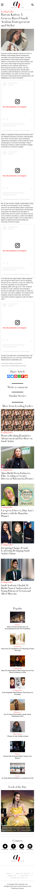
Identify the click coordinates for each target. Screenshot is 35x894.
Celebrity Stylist (13, 363)
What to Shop (17, 734)
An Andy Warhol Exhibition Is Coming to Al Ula (17, 778)
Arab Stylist (4, 363)
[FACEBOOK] (13, 846)
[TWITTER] (21, 846)
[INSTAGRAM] (30, 846)
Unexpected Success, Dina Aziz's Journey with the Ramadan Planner (17, 513)
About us (12, 875)
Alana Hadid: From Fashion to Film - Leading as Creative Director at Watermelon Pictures (17, 476)
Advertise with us (18, 878)
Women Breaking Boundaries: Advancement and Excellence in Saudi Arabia (16, 438)
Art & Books (17, 647)
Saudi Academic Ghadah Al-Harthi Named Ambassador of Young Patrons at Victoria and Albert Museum (16, 589)
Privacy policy (23, 873)
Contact (25, 875)
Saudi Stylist (22, 365)
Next (31, 811)
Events (17, 776)
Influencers (17, 712)
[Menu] (2, 4)
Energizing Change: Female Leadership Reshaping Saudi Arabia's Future (15, 551)
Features (17, 625)
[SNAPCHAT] (5, 846)
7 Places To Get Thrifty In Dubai (17, 736)
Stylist (16, 365)
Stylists (20, 363)
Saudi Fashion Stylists (8, 365)
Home (9, 873)
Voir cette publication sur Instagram (14, 107)
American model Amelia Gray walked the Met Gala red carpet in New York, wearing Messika (16, 829)
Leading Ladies (7, 432)
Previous (3, 811)
